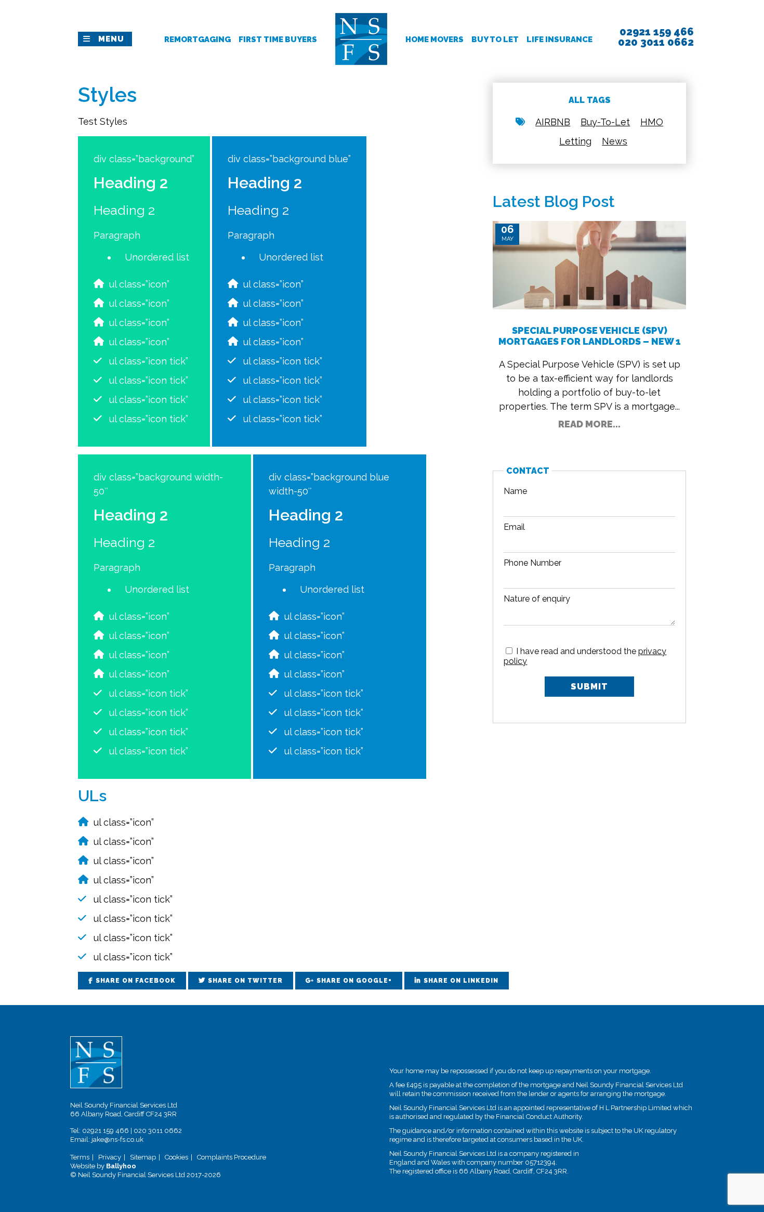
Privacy (109, 1157)
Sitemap (143, 1157)
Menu (111, 39)
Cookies (176, 1157)
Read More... (589, 424)
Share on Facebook (136, 980)
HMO (651, 121)
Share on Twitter (245, 980)
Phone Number (532, 563)
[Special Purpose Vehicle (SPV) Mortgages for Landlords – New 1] (589, 264)
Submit (589, 687)
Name (515, 491)
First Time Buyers (278, 39)
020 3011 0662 (158, 1131)
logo (361, 17)
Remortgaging (197, 39)
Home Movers (434, 39)
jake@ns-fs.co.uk (117, 1139)
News (614, 141)
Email (514, 527)
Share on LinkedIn (461, 980)
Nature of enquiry (537, 599)
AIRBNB (552, 121)
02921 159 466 (105, 1131)
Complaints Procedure (231, 1157)
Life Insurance (559, 39)
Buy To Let (495, 39)
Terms (79, 1157)
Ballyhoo (121, 1166)
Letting (575, 141)
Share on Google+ (354, 980)
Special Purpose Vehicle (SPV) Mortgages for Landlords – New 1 (589, 336)
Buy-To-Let (605, 121)
